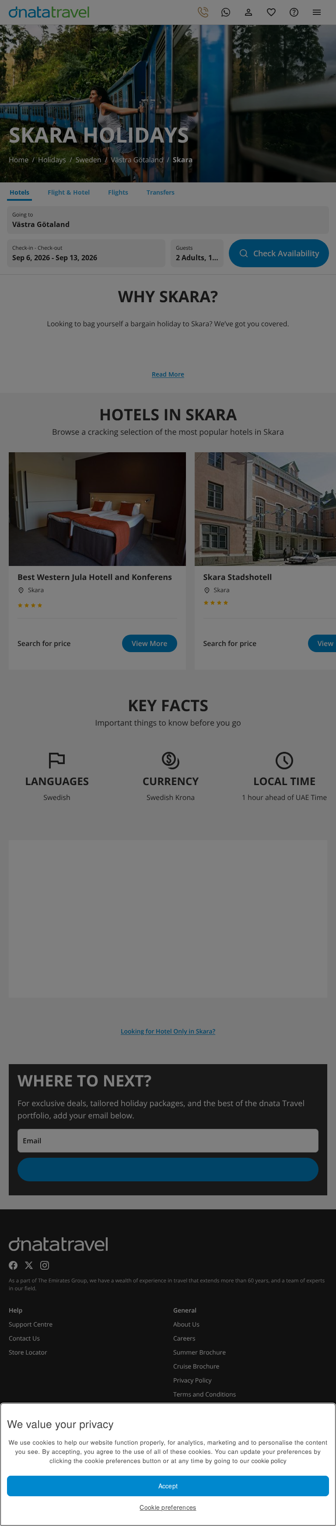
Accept (168, 1485)
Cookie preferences (168, 1507)
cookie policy (269, 1460)
